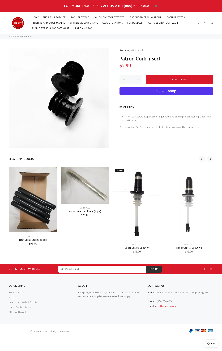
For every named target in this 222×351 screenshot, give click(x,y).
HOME (35, 17)
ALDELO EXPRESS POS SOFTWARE (50, 28)
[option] (33, 201)
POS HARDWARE (80, 17)
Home (11, 36)
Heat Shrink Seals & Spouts (23, 302)
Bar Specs (189, 244)
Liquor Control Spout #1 (137, 248)
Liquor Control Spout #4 (189, 248)
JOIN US (154, 269)
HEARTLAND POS (83, 28)
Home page (15, 293)
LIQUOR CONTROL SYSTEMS (108, 17)
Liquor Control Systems (21, 307)
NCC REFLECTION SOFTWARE (163, 23)
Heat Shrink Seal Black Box (33, 240)
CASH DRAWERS (176, 17)
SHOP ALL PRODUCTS (55, 17)
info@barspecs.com (165, 306)
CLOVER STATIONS (112, 23)
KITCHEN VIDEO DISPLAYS (84, 23)
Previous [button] (202, 159)
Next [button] (210, 159)
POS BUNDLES (135, 23)
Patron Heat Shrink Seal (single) (85, 212)
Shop (11, 298)
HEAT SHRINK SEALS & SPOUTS (146, 17)
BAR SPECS (33, 236)
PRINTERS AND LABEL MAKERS (48, 23)
